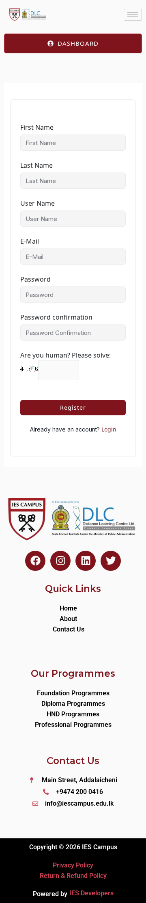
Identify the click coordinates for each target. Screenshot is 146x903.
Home (68, 608)
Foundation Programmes (73, 693)
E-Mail (29, 241)
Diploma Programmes (73, 703)
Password (35, 279)
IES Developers (91, 893)
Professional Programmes (73, 724)
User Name (37, 203)
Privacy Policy (73, 865)
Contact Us (68, 629)
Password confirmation (56, 317)
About (68, 619)
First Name (37, 127)
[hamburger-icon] (133, 15)
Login (108, 429)
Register (73, 407)
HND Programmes (73, 714)
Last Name (36, 165)
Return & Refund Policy (73, 876)
